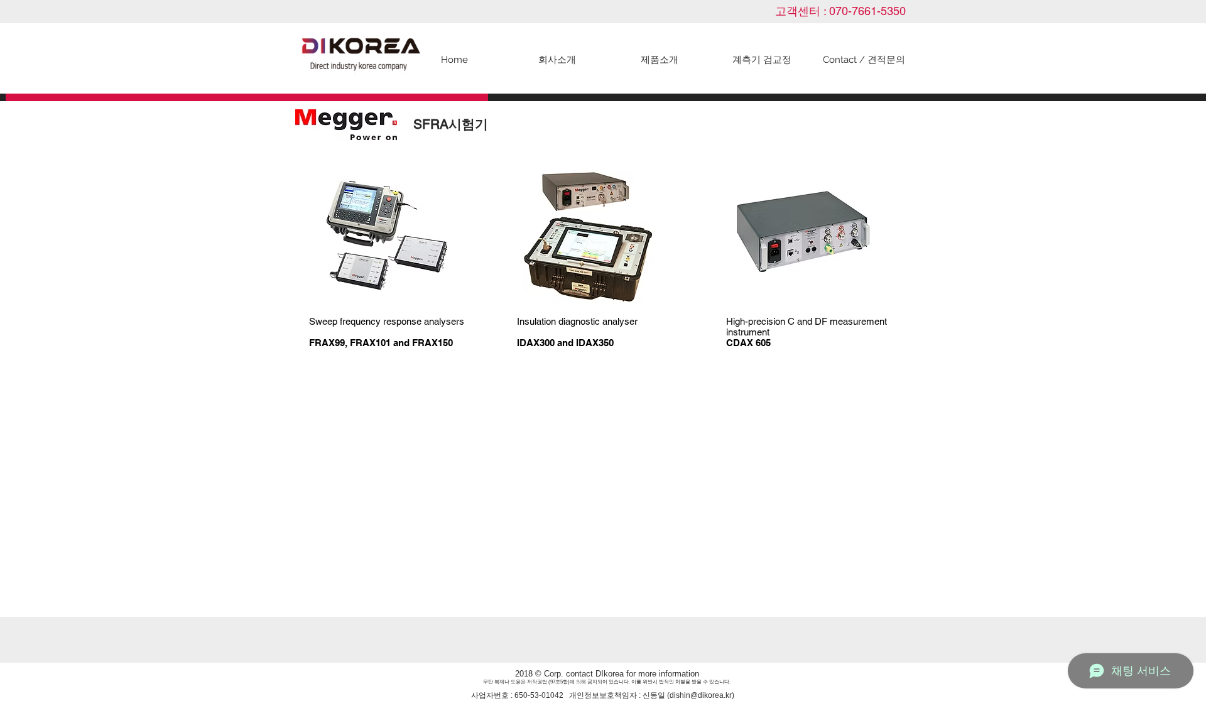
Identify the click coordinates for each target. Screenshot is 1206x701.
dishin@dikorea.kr (701, 695)
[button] (659, 60)
